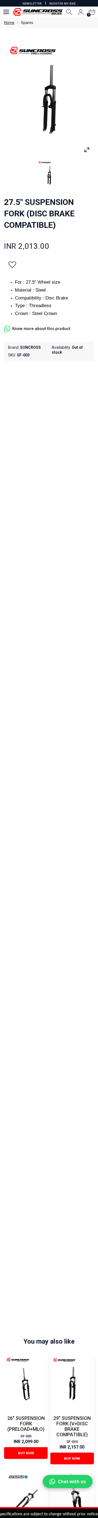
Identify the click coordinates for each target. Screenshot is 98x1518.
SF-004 (72, 1442)
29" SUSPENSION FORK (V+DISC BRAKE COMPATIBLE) (72, 1426)
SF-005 (26, 1436)
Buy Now (26, 1453)
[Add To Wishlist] (12, 264)
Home (9, 22)
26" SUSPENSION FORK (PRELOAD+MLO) (26, 1423)
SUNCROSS (30, 347)
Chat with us (72, 1481)
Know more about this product (41, 328)
